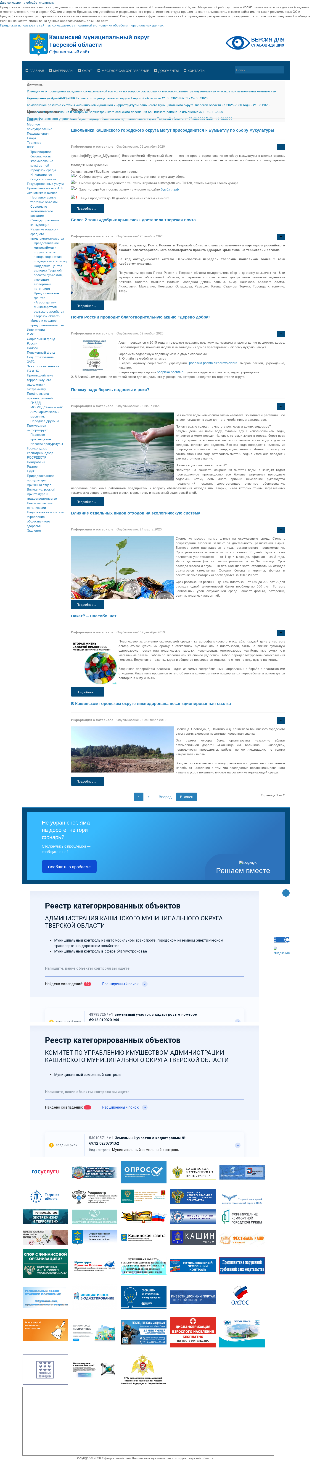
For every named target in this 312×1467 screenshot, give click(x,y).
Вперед (165, 796)
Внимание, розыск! (41, 489)
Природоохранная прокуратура (41, 477)
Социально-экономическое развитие (41, 211)
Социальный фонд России (41, 340)
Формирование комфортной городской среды (43, 165)
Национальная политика (45, 512)
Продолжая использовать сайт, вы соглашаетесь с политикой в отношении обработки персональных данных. (82, 25)
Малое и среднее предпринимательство (47, 322)
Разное (32, 466)
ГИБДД (35, 402)
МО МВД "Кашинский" (46, 407)
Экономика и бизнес (42, 192)
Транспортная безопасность (41, 153)
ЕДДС (31, 471)
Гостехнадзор (37, 448)
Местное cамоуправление (39, 126)
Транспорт (35, 142)
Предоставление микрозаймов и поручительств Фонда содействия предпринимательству (50, 251)
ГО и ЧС (33, 370)
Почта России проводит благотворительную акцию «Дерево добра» (141, 317)
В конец (186, 796)
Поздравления (38, 133)
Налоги (32, 347)
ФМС (30, 334)
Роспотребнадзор (40, 452)
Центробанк (36, 461)
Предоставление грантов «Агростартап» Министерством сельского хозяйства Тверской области (49, 304)
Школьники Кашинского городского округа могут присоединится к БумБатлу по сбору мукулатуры (172, 130)
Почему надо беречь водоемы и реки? (110, 389)
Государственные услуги (45, 183)
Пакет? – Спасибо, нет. (94, 616)
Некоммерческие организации (40, 505)
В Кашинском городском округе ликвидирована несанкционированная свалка (151, 703)
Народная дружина (44, 420)
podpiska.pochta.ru (171, 372)
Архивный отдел (39, 484)
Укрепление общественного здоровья (38, 521)
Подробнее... (86, 208)
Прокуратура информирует (37, 427)
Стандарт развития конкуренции (44, 222)
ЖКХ (30, 147)
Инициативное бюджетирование (43, 176)
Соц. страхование (40, 357)
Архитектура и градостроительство (42, 496)
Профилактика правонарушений (40, 395)
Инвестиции (36, 329)
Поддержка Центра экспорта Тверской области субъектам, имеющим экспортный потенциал (48, 277)
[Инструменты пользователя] (281, 147)
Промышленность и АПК (45, 188)
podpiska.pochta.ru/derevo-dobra (213, 362)
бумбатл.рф (170, 189)
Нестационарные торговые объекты (44, 199)
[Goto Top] (286, 893)
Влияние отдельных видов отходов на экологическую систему (135, 513)
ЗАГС (31, 361)
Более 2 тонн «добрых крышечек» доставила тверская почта (133, 220)
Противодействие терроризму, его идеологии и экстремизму (40, 382)
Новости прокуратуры (46, 443)
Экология (34, 530)
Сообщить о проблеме (69, 866)
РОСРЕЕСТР (36, 457)
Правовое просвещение (40, 436)
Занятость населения (43, 366)
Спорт (31, 138)
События (33, 119)
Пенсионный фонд (41, 352)
